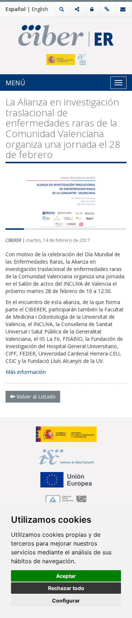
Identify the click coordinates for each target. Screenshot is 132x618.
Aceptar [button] (66, 576)
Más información (26, 371)
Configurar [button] (66, 600)
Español (16, 9)
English (40, 9)
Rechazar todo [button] (66, 588)
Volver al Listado (35, 396)
